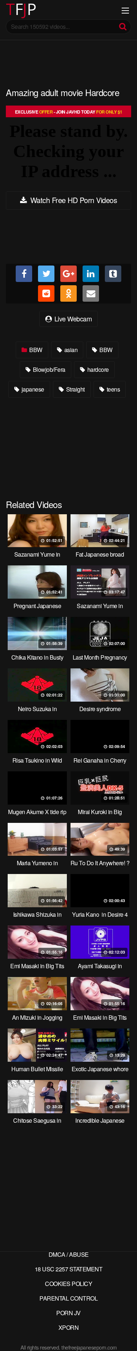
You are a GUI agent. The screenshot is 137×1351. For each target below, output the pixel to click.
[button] (12, 11)
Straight (75, 389)
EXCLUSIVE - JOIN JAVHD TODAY (68, 111)
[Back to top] (124, 1335)
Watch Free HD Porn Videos (72, 200)
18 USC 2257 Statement (69, 1269)
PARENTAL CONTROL (68, 1298)
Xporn (68, 1327)
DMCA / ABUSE (69, 1254)
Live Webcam (72, 318)
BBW (35, 350)
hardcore (97, 369)
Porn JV (68, 1313)
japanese (32, 389)
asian (70, 350)
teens (112, 389)
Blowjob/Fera (48, 369)
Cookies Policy (68, 1283)
